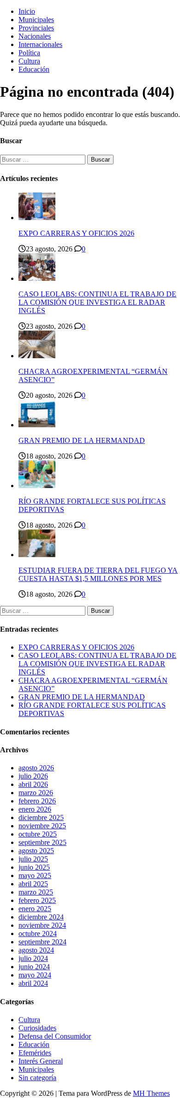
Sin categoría (37, 1078)
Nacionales (34, 36)
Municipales (36, 19)
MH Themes (151, 1093)
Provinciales (36, 28)
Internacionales (40, 44)
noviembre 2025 (42, 826)
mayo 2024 (34, 975)
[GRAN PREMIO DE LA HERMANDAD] (36, 425)
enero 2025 (34, 909)
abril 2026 (33, 784)
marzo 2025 (35, 892)
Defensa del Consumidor (54, 1036)
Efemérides (34, 1053)
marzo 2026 (35, 793)
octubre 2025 (37, 834)
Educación (33, 69)
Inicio (26, 11)
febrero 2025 (37, 900)
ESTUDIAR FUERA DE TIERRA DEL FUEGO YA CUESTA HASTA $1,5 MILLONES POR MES (98, 574)
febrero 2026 (37, 801)
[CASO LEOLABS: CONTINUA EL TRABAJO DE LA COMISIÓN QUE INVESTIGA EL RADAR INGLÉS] (36, 278)
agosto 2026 (36, 768)
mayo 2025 (34, 875)
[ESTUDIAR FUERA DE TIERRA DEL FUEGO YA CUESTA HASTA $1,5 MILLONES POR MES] (36, 554)
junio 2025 (34, 867)
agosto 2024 (36, 950)
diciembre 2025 (41, 817)
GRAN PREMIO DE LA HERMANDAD (81, 440)
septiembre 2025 (42, 842)
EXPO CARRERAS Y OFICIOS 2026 (76, 233)
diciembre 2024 (41, 917)
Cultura (29, 61)
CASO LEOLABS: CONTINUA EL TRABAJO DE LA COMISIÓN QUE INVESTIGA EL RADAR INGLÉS (97, 302)
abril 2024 (33, 983)
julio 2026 (33, 776)
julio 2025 (33, 859)
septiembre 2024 (42, 942)
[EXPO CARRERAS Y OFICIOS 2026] (36, 217)
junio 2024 (34, 967)
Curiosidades (37, 1028)
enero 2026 (34, 809)
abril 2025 (33, 884)
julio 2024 (33, 958)
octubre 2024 (37, 933)
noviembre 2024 (42, 925)
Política (29, 53)
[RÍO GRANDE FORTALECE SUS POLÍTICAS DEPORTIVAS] (36, 485)
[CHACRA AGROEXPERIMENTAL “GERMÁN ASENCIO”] (36, 356)
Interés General (40, 1061)
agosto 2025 (36, 851)
